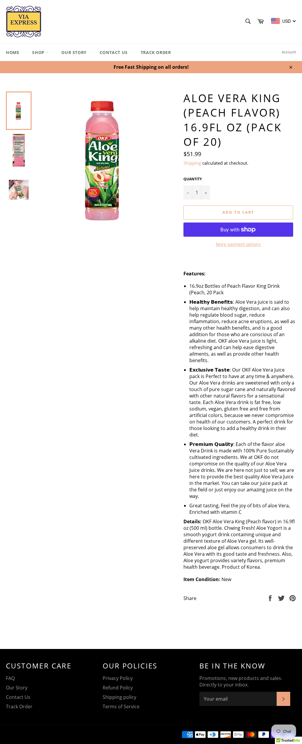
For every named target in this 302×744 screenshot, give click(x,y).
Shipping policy (119, 697)
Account (289, 52)
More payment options (238, 244)
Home (12, 52)
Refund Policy (118, 687)
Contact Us (114, 52)
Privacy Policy (118, 678)
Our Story (73, 52)
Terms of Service (121, 706)
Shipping (192, 163)
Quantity (192, 179)
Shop (39, 52)
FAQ (10, 678)
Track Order (156, 52)
